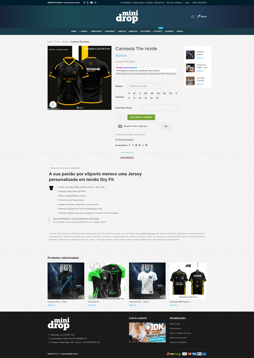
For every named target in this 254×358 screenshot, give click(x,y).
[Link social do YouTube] (91, 3)
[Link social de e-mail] (136, 145)
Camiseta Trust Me (201, 79)
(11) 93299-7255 (67, 335)
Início (50, 42)
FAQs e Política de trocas (180, 333)
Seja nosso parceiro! (178, 338)
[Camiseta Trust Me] (190, 81)
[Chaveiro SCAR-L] (190, 55)
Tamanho (119, 97)
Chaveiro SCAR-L (200, 53)
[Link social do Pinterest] (139, 145)
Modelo (118, 86)
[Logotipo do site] (127, 16)
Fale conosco (175, 328)
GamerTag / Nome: (123, 108)
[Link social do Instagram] (87, 3)
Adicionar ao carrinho (141, 117)
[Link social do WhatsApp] (95, 3)
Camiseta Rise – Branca (139, 302)
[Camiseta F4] (106, 281)
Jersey (65, 42)
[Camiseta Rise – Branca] (147, 281)
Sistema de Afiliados (178, 342)
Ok (166, 126)
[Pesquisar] (192, 16)
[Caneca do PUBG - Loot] (190, 68)
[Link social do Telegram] (146, 145)
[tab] (127, 156)
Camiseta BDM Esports (179, 302)
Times (57, 42)
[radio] (129, 93)
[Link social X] (133, 145)
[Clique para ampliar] (53, 104)
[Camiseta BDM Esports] (188, 281)
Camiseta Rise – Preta (57, 302)
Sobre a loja (175, 324)
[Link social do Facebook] (84, 3)
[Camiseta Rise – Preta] (66, 281)
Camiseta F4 (93, 302)
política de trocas (148, 233)
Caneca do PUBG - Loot (202, 66)
